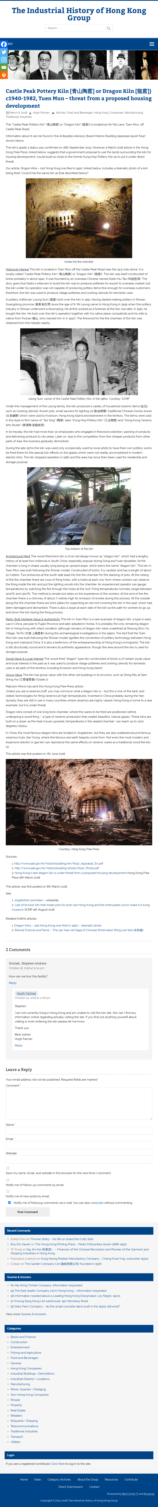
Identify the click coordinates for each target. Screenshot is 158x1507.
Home (24, 1479)
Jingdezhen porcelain (28, 900)
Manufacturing (134, 112)
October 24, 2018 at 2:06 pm (32, 997)
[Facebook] (4, 44)
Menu (8, 44)
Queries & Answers (19, 1277)
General (16, 1363)
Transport (17, 1436)
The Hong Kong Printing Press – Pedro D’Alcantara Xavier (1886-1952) (81, 1244)
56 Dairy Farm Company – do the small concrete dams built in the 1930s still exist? (65, 1306)
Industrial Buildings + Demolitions (32, 1373)
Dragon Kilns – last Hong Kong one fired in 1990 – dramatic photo (58, 925)
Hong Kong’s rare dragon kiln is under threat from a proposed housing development (71, 873)
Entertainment (20, 1347)
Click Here (58, 1464)
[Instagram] (4, 60)
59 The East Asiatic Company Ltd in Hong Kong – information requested (58, 1290)
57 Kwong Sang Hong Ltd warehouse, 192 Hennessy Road (49, 1301)
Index (37, 1479)
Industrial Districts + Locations (30, 1379)
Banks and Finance (23, 1337)
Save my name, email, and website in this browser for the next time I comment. (58, 1173)
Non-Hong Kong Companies (30, 1394)
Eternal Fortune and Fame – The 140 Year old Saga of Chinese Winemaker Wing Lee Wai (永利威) (79, 930)
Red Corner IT (130, 1493)
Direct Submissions (71, 1487)
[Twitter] (4, 52)
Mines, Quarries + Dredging (28, 1389)
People (15, 1400)
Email (10, 1139)
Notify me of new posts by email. (28, 1196)
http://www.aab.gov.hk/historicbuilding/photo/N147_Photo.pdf (57, 868)
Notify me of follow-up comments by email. (35, 1185)
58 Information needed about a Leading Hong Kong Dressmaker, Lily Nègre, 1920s (65, 1296)
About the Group (87, 1479)
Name (11, 1124)
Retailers (16, 1415)
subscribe (97, 1203)
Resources (111, 1479)
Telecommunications (24, 1426)
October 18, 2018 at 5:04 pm (26, 968)
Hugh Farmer (41, 112)
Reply (13, 983)
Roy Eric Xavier (20, 1244)
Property (16, 1405)
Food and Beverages (80, 112)
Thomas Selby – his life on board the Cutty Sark (61, 1239)
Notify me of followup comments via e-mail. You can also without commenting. (73, 1202)
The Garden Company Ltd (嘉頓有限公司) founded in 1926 (63, 1264)
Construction (19, 1342)
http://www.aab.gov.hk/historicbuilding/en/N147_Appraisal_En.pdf (58, 863)
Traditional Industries (19, 116)
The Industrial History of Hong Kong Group (79, 13)
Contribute (131, 1479)
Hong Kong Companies (108, 112)
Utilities (15, 1442)
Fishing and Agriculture (26, 1352)
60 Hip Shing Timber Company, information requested (46, 1285)
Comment (13, 1085)
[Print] (4, 75)
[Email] (4, 67)
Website (11, 1153)
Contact (94, 1487)
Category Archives (59, 1479)
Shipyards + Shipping (24, 1421)
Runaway (149, 1493)
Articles (61, 112)
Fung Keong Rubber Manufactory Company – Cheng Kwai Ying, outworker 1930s (94, 1258)
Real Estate (18, 1410)
